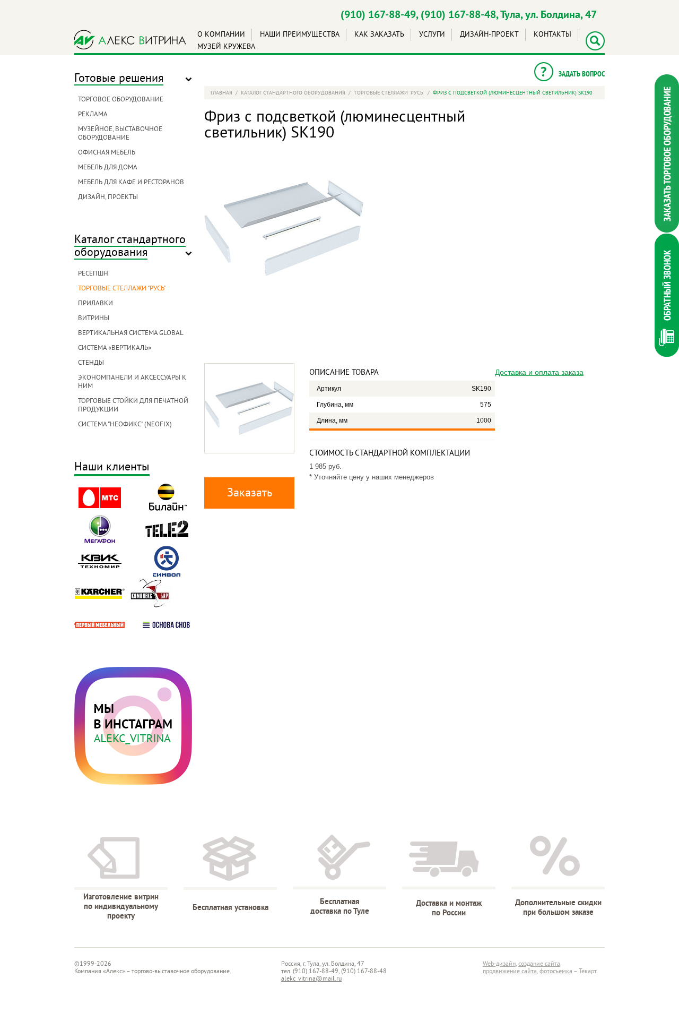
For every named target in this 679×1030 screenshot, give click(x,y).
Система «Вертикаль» (114, 348)
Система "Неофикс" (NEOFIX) (125, 424)
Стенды (91, 363)
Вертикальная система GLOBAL (131, 333)
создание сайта (539, 964)
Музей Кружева (226, 47)
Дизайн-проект (489, 34)
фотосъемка (555, 972)
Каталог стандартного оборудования (130, 246)
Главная (221, 93)
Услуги (432, 34)
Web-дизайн (499, 964)
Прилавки (95, 303)
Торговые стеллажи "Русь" (122, 289)
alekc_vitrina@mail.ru (311, 979)
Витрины (93, 318)
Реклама (93, 114)
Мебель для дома (107, 168)
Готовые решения (118, 79)
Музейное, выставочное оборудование (120, 133)
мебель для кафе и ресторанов (131, 182)
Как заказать (379, 34)
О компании (221, 34)
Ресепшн (93, 274)
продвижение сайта (510, 972)
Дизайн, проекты (108, 197)
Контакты (552, 34)
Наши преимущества (300, 34)
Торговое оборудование (120, 100)
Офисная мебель (106, 153)
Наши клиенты (112, 468)
